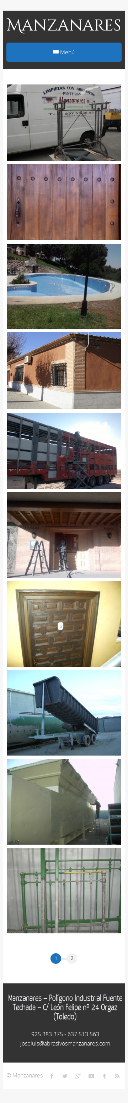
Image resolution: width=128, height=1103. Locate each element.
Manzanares (64, 26)
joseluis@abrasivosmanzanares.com (65, 1043)
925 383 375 (47, 1034)
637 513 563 (83, 1034)
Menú (67, 52)
